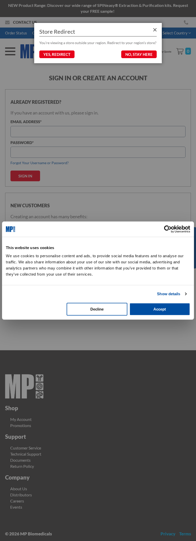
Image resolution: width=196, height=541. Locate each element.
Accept (159, 309)
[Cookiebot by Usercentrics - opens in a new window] (167, 229)
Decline (97, 309)
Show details (168, 294)
